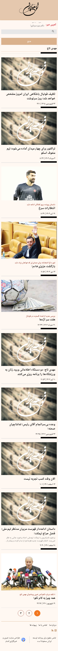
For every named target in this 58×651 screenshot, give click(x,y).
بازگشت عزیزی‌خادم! (43, 266)
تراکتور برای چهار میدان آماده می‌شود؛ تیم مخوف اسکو (31, 151)
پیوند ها (33, 625)
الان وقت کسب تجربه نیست (39, 479)
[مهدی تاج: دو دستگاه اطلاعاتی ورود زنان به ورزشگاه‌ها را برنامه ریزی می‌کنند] (29, 349)
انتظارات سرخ (47, 208)
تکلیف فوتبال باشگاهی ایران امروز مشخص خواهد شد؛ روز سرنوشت (30, 96)
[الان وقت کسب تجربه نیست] (29, 458)
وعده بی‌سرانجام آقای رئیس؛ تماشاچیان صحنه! (32, 426)
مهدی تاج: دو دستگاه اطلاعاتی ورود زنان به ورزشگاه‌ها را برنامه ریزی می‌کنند (30, 372)
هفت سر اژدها (47, 320)
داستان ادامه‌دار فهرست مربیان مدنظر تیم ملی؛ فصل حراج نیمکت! (28, 531)
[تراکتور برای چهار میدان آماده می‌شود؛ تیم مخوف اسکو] (29, 128)
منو (29, 41)
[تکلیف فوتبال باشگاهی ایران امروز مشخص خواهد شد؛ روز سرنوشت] (29, 73)
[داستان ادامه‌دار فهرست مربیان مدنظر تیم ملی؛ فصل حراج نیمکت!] (29, 508)
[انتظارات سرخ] (29, 183)
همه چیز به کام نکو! (44, 598)
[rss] (52, 631)
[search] (56, 32)
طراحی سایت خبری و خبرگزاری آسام (11, 639)
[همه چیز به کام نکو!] (29, 571)
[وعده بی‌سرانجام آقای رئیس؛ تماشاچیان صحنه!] (29, 404)
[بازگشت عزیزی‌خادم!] (29, 240)
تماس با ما (43, 625)
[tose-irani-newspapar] (29, 9)
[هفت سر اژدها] (29, 296)
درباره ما (53, 625)
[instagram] (55, 631)
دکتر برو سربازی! (37, 25)
